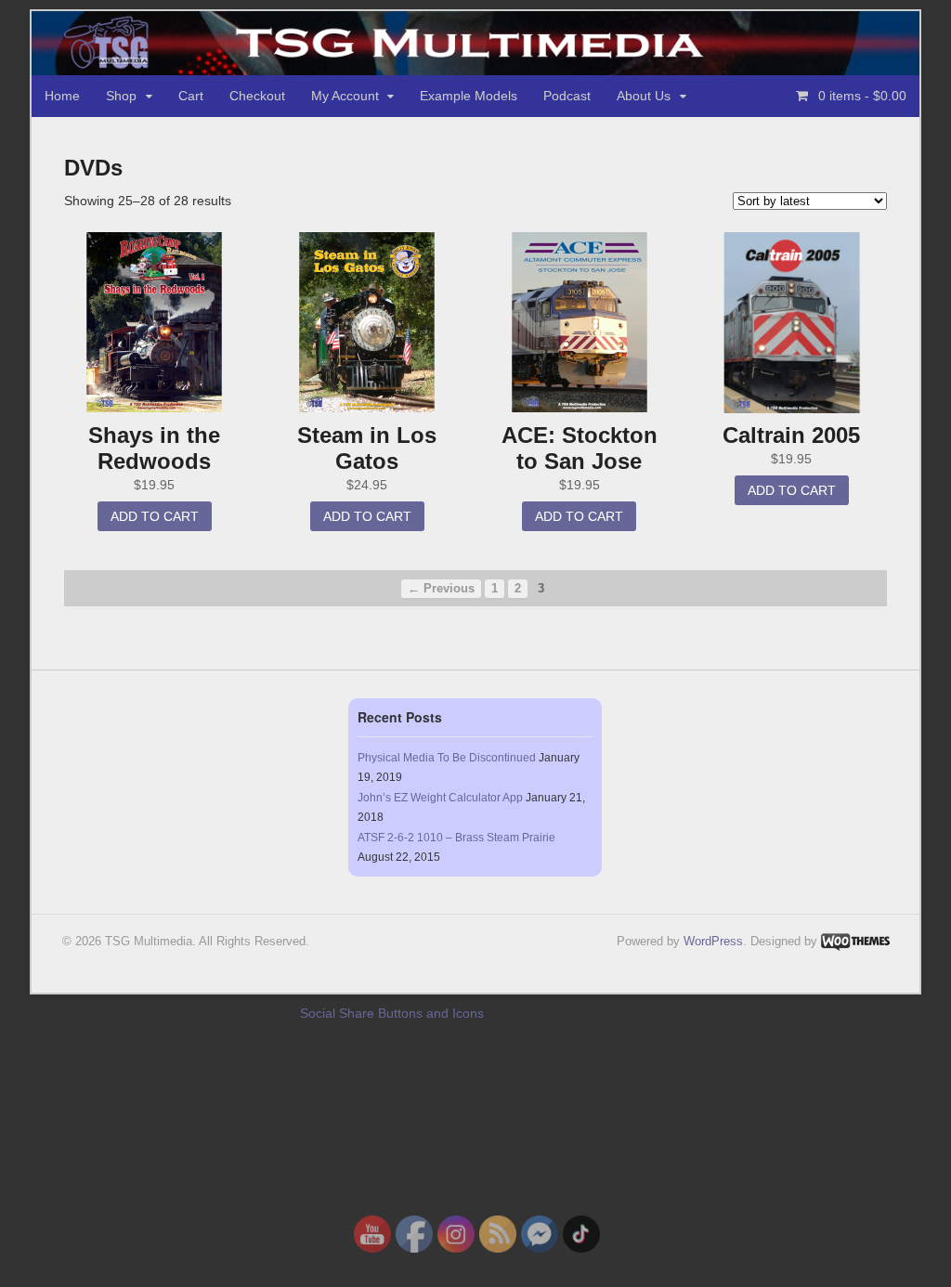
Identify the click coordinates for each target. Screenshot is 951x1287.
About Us (644, 95)
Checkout (257, 95)
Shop (121, 95)
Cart (190, 95)
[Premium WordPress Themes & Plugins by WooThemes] (855, 941)
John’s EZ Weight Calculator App (440, 797)
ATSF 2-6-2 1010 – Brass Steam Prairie (456, 837)
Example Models (468, 95)
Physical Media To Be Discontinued (447, 757)
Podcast (567, 95)
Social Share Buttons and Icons (392, 1013)
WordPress (713, 941)
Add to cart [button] (155, 516)
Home (62, 95)
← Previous (441, 588)
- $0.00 (862, 95)
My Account (345, 95)
